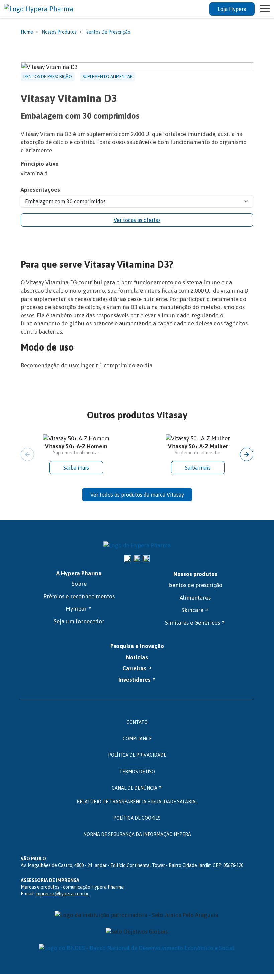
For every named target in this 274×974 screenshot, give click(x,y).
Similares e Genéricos (195, 622)
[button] (246, 454)
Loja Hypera (232, 9)
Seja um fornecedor (79, 621)
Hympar (79, 608)
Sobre (79, 583)
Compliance (137, 738)
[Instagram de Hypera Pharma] (127, 558)
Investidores (137, 679)
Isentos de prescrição (195, 585)
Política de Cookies (137, 818)
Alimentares (195, 597)
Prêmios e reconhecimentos (79, 596)
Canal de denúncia (137, 788)
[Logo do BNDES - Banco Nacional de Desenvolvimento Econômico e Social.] (137, 948)
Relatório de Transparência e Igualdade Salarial (137, 801)
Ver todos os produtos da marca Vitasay (137, 495)
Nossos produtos (59, 32)
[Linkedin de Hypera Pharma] (137, 558)
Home (27, 32)
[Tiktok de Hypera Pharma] (146, 558)
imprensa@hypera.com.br (62, 893)
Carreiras (137, 668)
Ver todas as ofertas (137, 220)
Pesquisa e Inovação (137, 646)
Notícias (137, 657)
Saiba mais (76, 468)
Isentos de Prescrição (107, 32)
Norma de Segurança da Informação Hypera (137, 834)
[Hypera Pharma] (137, 545)
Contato (137, 722)
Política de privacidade (137, 755)
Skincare (195, 610)
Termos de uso (137, 771)
